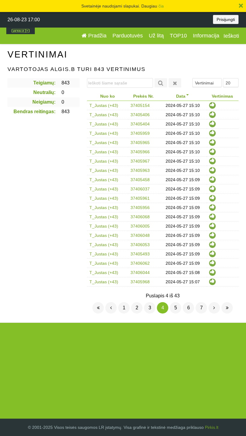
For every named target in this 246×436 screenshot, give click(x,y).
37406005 (140, 226)
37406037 (140, 189)
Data (180, 96)
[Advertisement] (123, 371)
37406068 (140, 216)
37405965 (140, 142)
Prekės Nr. (143, 96)
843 (66, 82)
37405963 (140, 170)
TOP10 (178, 36)
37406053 (140, 244)
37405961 (140, 198)
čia (161, 6)
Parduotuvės (127, 36)
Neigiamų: (44, 102)
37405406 (140, 114)
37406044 (140, 272)
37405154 (140, 105)
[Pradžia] (98, 308)
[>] (214, 308)
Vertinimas (222, 96)
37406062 (140, 263)
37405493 (140, 254)
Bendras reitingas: (35, 111)
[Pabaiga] (227, 308)
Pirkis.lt (211, 427)
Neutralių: (44, 92)
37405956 (140, 207)
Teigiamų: (44, 82)
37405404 (140, 124)
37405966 (140, 151)
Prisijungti (226, 19)
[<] (111, 308)
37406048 (140, 235)
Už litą (156, 36)
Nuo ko (107, 96)
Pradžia (96, 36)
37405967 (140, 161)
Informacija (206, 36)
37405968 (140, 281)
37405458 (140, 179)
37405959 (140, 133)
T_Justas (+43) (103, 105)
